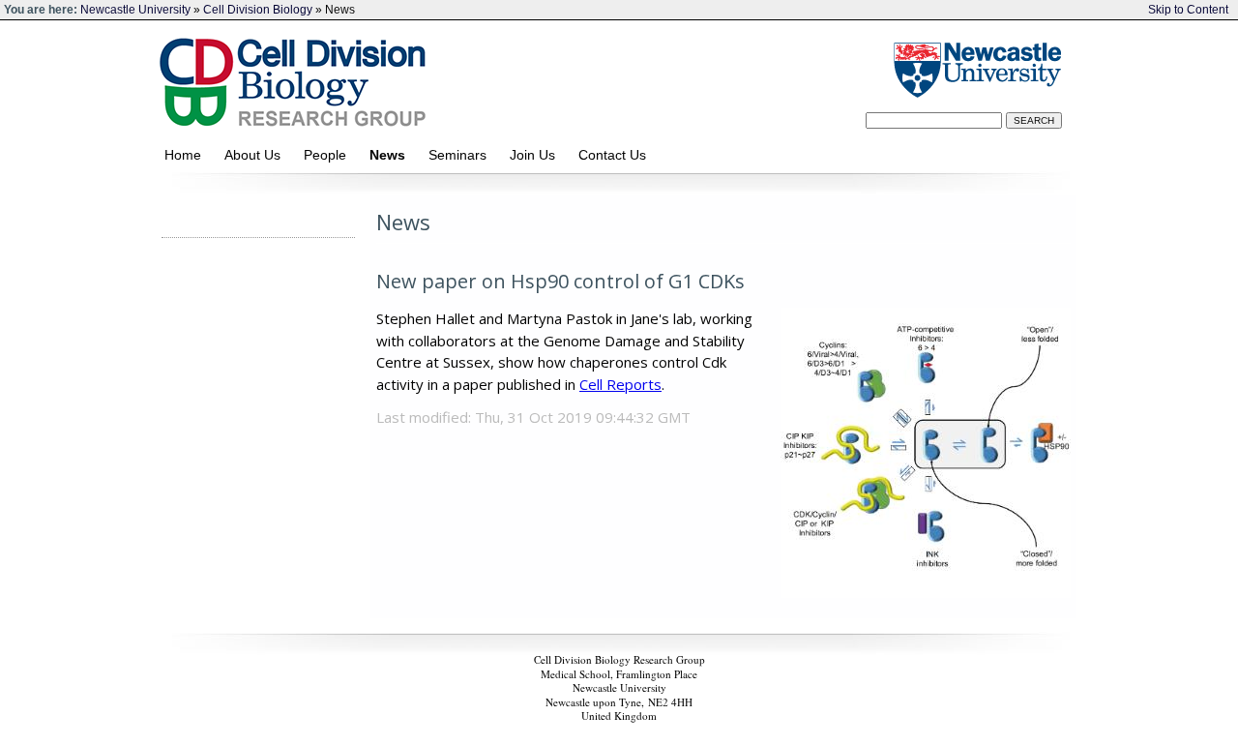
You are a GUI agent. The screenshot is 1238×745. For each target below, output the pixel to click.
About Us (256, 155)
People (329, 155)
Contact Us (618, 155)
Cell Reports (620, 384)
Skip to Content (1188, 9)
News (391, 155)
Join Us (536, 155)
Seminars (461, 155)
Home (186, 155)
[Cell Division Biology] (490, 78)
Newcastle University (135, 9)
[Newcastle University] (975, 69)
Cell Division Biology (257, 9)
